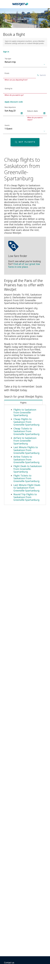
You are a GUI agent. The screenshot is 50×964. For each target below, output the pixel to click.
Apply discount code (14, 102)
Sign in (6, 51)
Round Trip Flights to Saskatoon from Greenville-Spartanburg (26, 497)
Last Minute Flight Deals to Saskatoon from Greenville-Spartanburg (26, 487)
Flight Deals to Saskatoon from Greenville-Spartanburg (27, 469)
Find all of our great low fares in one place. (24, 265)
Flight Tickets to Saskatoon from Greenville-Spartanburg (26, 478)
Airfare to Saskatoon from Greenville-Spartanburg (24, 440)
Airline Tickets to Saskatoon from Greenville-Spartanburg (26, 459)
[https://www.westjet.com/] (20, 6)
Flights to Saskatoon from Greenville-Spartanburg (24, 412)
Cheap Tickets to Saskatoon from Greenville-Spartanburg (26, 431)
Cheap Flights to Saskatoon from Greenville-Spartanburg (26, 422)
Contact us (9, 962)
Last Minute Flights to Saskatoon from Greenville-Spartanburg (26, 450)
